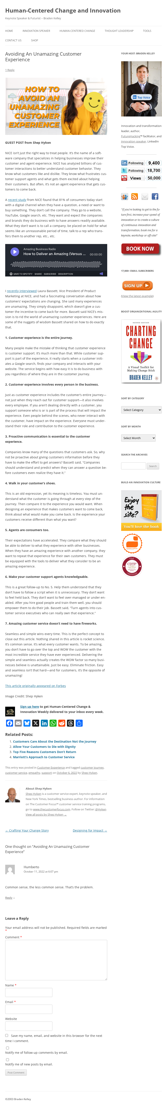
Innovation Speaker (36, 31)
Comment (13, 937)
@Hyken (100, 809)
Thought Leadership (119, 31)
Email (10, 1002)
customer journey (92, 767)
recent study (17, 200)
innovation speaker (133, 141)
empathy (34, 773)
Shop (34, 40)
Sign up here (29, 707)
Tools (147, 31)
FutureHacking (130, 136)
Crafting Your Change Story (27, 830)
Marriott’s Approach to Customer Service (44, 757)
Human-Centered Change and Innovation (63, 10)
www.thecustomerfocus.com (51, 809)
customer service (16, 773)
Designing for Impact (90, 830)
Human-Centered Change (77, 31)
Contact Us (13, 40)
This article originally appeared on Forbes (35, 686)
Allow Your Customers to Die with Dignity (44, 747)
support (47, 773)
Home (9, 31)
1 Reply (10, 70)
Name (11, 985)
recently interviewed (22, 291)
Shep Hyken (89, 773)
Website (11, 1019)
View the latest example (137, 296)
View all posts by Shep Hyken (46, 814)
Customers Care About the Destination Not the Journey (54, 741)
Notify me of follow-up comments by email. (36, 1052)
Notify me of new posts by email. (29, 1064)
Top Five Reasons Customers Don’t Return (44, 752)
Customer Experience (51, 767)
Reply (8, 898)
